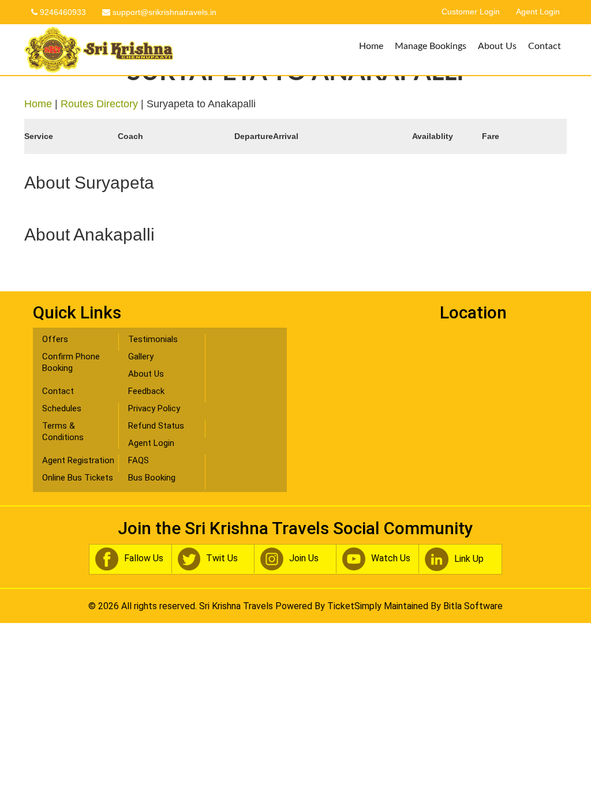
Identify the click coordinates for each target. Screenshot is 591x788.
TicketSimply (354, 606)
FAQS (138, 460)
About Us (497, 46)
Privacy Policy (154, 408)
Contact (544, 46)
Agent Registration (78, 460)
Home (371, 46)
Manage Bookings (430, 46)
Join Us (304, 558)
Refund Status (156, 426)
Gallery (141, 356)
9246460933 (62, 12)
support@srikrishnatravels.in (163, 12)
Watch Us (390, 558)
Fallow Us (143, 558)
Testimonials (153, 339)
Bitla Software (473, 606)
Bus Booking (151, 477)
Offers (55, 339)
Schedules (61, 408)
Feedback (146, 391)
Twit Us (222, 558)
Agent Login (538, 11)
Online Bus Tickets (77, 477)
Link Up (469, 558)
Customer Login (471, 11)
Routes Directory (99, 104)
